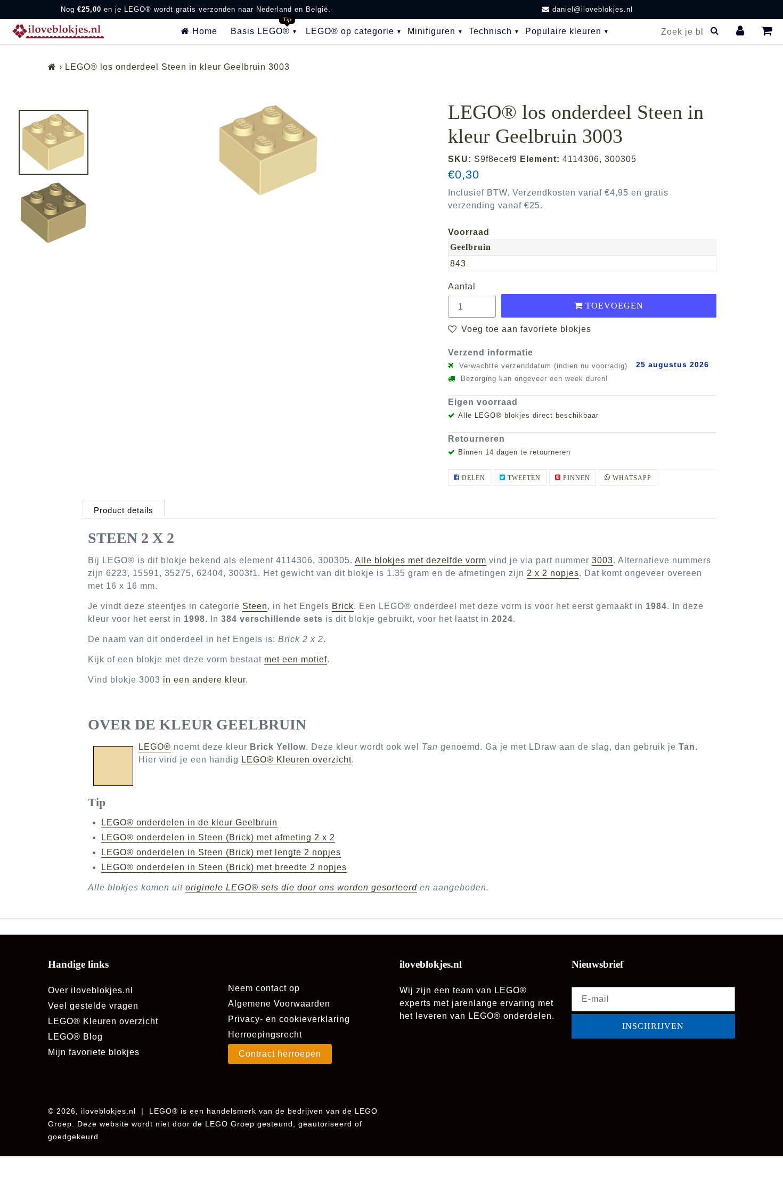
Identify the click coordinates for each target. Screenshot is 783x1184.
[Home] (52, 66)
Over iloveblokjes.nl (90, 990)
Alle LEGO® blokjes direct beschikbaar (528, 415)
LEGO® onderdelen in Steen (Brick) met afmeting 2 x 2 (218, 837)
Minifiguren (431, 31)
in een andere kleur (204, 679)
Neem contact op (264, 988)
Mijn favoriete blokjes (94, 1052)
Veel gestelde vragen (93, 1005)
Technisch (490, 31)
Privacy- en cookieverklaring (289, 1019)
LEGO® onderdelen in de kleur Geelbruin (189, 822)
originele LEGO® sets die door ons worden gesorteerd (301, 887)
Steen (254, 606)
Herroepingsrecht (265, 1034)
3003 (602, 560)
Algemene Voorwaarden (279, 1003)
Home (203, 31)
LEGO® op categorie (350, 31)
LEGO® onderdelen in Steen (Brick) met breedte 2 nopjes (224, 867)
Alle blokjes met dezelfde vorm (420, 560)
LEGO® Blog (75, 1036)
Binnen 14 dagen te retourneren (514, 452)
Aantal (462, 286)
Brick (343, 606)
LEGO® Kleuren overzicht (296, 759)
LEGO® (154, 746)
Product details (123, 510)
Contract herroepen (280, 1053)
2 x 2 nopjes (553, 573)
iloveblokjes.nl (108, 1111)
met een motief (295, 659)
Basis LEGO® (260, 31)
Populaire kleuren (563, 31)
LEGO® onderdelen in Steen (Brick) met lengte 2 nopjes (221, 852)
